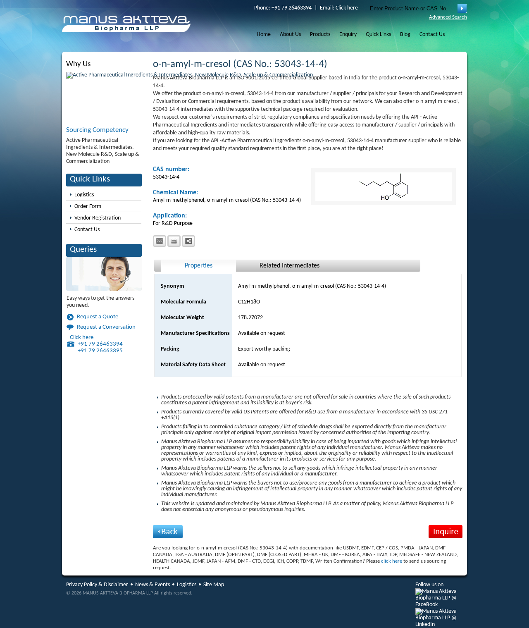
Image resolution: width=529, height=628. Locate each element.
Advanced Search (448, 17)
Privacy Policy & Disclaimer (97, 585)
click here (391, 561)
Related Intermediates (289, 266)
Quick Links (378, 34)
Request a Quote (97, 317)
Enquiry (348, 34)
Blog (405, 34)
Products (320, 34)
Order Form (87, 206)
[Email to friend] (159, 241)
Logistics (84, 195)
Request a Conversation (106, 327)
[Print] (174, 241)
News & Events (152, 585)
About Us (290, 34)
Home (264, 34)
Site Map (213, 585)
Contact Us (432, 34)
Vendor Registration (97, 218)
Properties (198, 266)
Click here (347, 8)
